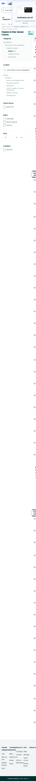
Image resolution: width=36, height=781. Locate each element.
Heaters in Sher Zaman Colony (10, 29)
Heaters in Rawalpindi (20, 26)
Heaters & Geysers (6, 26)
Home (3, 24)
